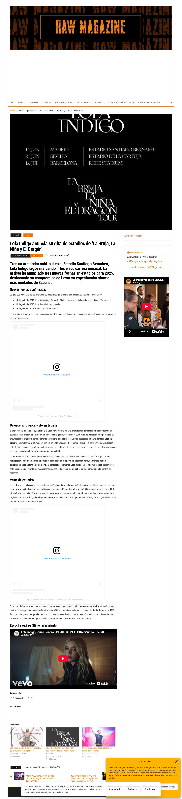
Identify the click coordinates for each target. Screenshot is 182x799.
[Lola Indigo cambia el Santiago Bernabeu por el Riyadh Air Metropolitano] (26, 737)
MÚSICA (21, 102)
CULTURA (47, 102)
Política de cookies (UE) (149, 102)
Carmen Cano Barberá (59, 255)
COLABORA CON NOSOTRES (121, 102)
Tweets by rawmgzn (133, 235)
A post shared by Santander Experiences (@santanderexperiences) (57, 600)
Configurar (149, 789)
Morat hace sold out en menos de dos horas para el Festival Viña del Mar (40, 778)
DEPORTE (33, 102)
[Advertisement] (91, 71)
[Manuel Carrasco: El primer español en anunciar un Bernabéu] (98, 737)
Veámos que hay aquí (166, 786)
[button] (176, 761)
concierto (27, 767)
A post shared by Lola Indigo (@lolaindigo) (57, 416)
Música (28, 235)
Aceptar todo (114, 789)
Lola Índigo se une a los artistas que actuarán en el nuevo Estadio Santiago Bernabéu (61, 751)
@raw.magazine (135, 252)
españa (36, 767)
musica (44, 767)
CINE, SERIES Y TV (63, 102)
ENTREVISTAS (83, 102)
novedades (55, 767)
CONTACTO (99, 102)
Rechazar (132, 789)
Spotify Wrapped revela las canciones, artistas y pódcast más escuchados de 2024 (84, 778)
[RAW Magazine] (12, 102)
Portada (13, 110)
